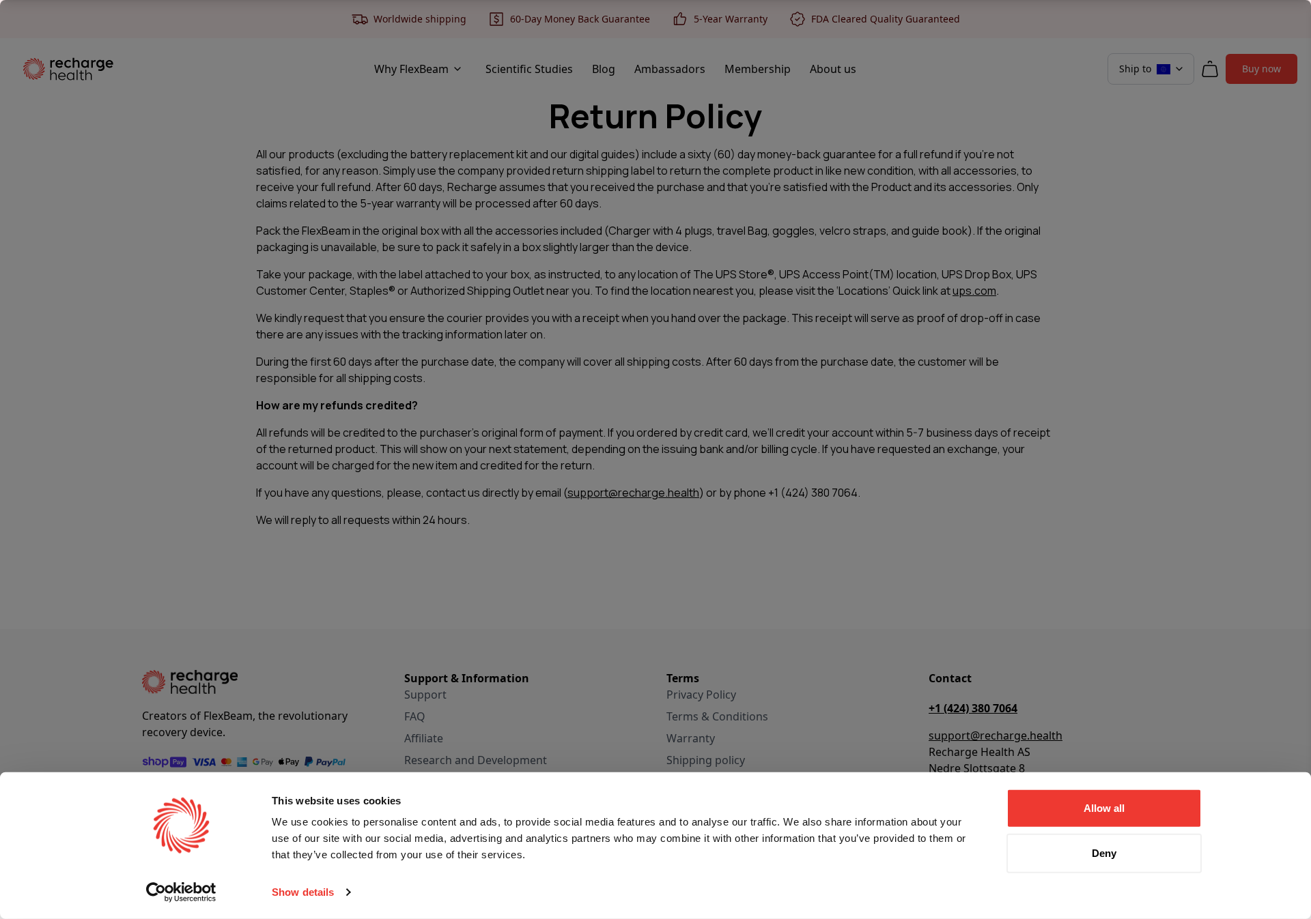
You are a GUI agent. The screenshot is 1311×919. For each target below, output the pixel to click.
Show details (303, 892)
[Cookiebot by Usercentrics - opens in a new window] (181, 892)
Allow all (1104, 808)
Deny (1104, 852)
